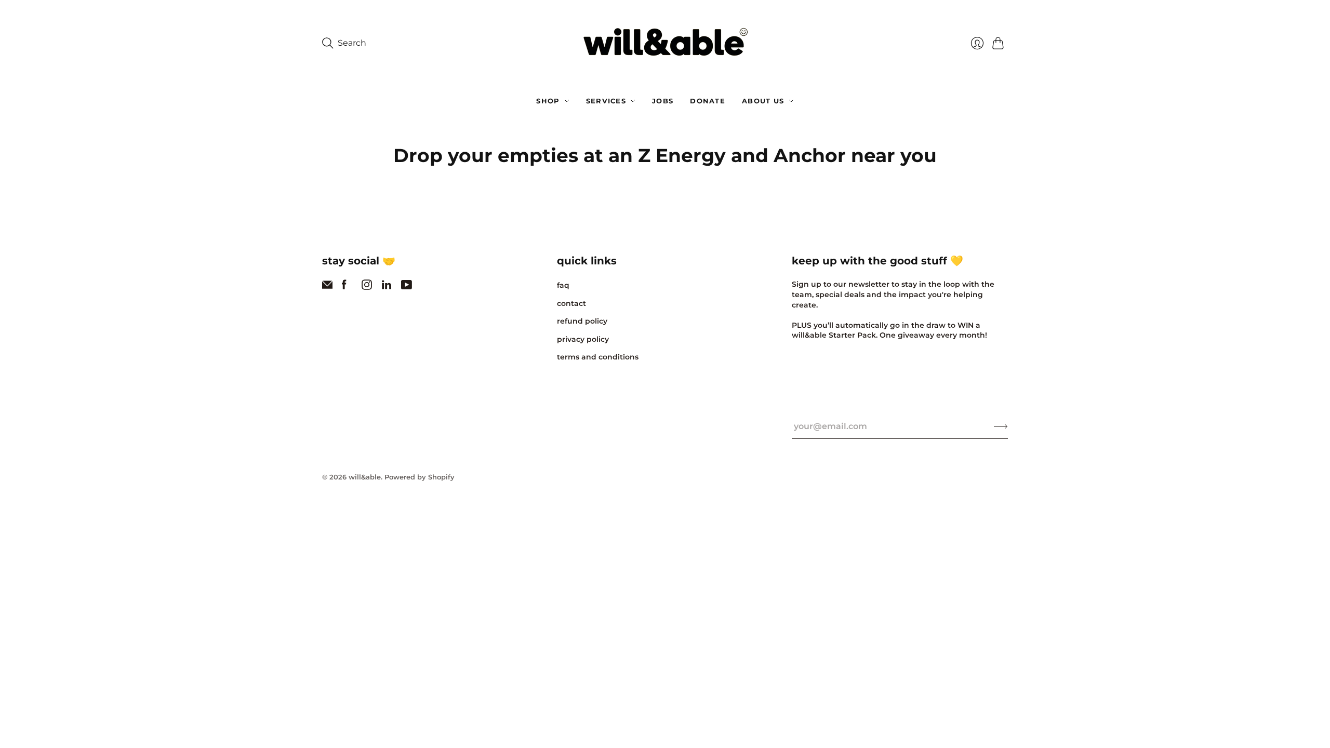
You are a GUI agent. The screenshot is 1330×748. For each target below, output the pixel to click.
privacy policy (583, 339)
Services (606, 101)
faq (563, 285)
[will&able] (665, 43)
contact (571, 303)
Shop (548, 101)
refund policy (582, 321)
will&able (365, 477)
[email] (327, 287)
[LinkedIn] (386, 287)
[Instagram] (367, 287)
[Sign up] (1001, 426)
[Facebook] (344, 287)
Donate (707, 101)
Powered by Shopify (419, 477)
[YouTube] (406, 287)
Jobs (662, 101)
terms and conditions (598, 357)
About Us (763, 101)
